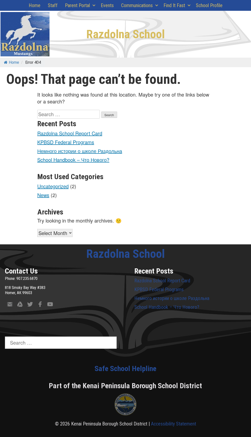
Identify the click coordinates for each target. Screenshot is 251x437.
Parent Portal (77, 5)
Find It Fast (174, 5)
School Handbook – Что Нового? (73, 159)
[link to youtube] (50, 305)
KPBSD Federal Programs (65, 142)
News (43, 195)
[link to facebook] (40, 305)
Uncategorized (53, 186)
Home (34, 5)
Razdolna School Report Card (69, 133)
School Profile (209, 5)
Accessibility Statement (173, 424)
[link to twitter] (30, 305)
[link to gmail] (10, 305)
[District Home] (125, 405)
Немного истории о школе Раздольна (79, 150)
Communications (137, 5)
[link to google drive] (20, 305)
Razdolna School (125, 34)
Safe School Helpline (125, 368)
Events (107, 5)
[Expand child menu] (94, 5)
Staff (53, 5)
